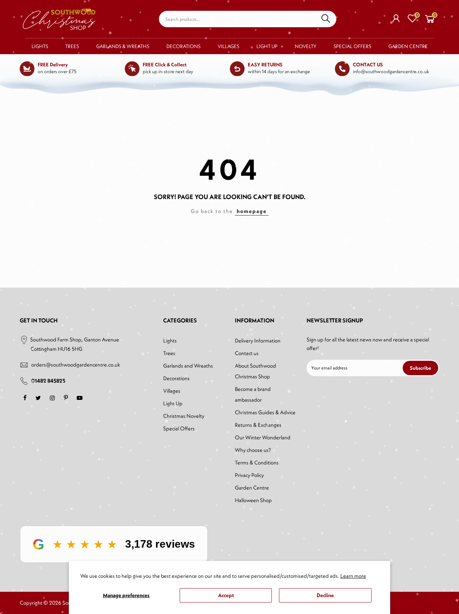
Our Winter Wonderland (262, 437)
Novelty (305, 46)
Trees (72, 46)
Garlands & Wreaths (122, 46)
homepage (252, 211)
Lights (40, 46)
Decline (325, 595)
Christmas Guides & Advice (265, 412)
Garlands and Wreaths (188, 365)
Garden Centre (408, 46)
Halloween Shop (253, 500)
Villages (228, 46)
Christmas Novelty (183, 415)
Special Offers (352, 46)
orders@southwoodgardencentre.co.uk (75, 364)
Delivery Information (257, 340)
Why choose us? (253, 450)
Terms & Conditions (257, 462)
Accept (226, 595)
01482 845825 (48, 380)
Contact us (247, 353)
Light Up (267, 46)
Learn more (353, 575)
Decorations (183, 46)
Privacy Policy (249, 475)
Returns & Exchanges (258, 424)
